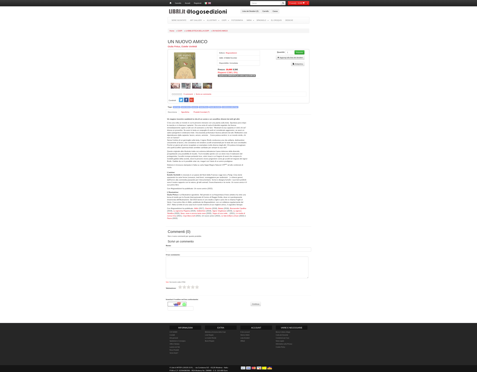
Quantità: (281, 52)
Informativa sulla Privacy (284, 344)
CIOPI (224, 20)
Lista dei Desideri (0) (250, 11)
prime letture (186, 107)
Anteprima (298, 64)
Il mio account (245, 332)
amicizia (194, 107)
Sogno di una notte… (220, 213)
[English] (209, 3)
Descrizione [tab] (172, 112)
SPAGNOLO (261, 20)
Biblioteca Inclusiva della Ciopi (215, 332)
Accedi (187, 3)
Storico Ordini (245, 335)
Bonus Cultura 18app (283, 332)
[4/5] (193, 287)
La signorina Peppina (181, 211)
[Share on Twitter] (181, 100)
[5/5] (197, 287)
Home (172, 31)
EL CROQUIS (276, 20)
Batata (220, 208)
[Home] (170, 3)
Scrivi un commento (203, 94)
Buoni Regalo (209, 341)
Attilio (196, 208)
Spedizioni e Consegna (177, 341)
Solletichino (201, 211)
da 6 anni (177, 107)
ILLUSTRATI (212, 20)
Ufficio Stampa (174, 344)
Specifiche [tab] (185, 112)
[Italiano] (205, 3)
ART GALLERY (196, 20)
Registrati (197, 3)
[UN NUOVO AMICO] (185, 65)
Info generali (174, 338)
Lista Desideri (245, 338)
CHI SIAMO (173, 332)
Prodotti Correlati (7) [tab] (202, 112)
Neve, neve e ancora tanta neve (193, 213)
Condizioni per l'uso (282, 338)
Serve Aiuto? (174, 353)
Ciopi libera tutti (189, 216)
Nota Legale (280, 341)
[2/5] (184, 287)
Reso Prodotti (174, 350)
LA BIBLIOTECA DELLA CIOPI (197, 31)
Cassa (275, 11)
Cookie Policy (280, 347)
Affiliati (242, 341)
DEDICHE (289, 20)
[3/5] (189, 287)
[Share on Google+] (191, 100)
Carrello (178, 3)
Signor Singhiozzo (219, 211)
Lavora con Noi (175, 347)
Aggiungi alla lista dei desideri (291, 58)
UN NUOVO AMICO (220, 31)
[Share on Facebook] (186, 100)
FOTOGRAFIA (237, 20)
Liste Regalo (209, 335)
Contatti (172, 335)
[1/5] (180, 287)
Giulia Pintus (174, 46)
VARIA (249, 20)
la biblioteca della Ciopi (230, 107)
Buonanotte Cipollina (238, 208)
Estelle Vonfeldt (189, 46)
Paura (169, 218)
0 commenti (188, 94)
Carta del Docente (282, 335)
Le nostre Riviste (210, 338)
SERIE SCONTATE (179, 20)
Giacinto (208, 208)
